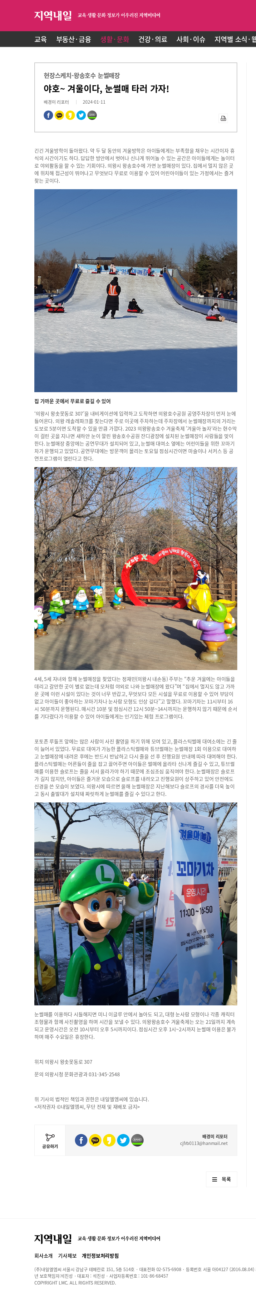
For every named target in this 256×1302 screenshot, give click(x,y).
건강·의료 (152, 39)
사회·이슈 (190, 39)
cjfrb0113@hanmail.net (204, 1143)
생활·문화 (114, 39)
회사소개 (43, 1255)
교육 (40, 39)
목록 (226, 1179)
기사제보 (67, 1255)
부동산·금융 (73, 39)
